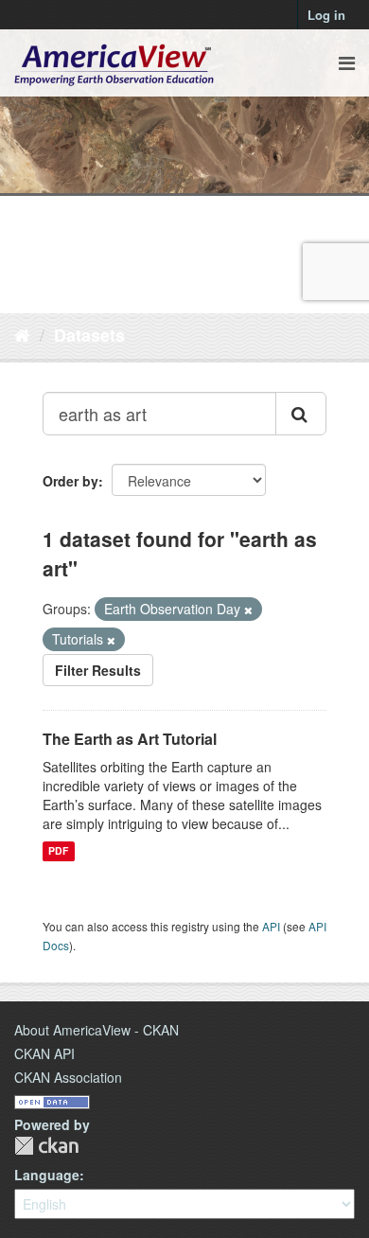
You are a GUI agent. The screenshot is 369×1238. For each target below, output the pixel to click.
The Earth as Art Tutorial (130, 739)
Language (46, 1174)
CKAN (46, 1146)
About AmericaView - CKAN (96, 1029)
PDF (58, 851)
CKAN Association (68, 1077)
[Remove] (248, 609)
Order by (70, 480)
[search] (300, 413)
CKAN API (44, 1053)
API (271, 926)
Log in (326, 15)
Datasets (89, 335)
